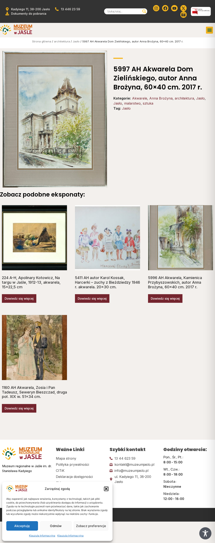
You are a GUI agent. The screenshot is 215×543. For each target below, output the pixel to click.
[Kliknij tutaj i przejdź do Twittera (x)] (183, 8)
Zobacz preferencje (91, 526)
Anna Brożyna (161, 98)
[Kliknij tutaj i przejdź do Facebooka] (165, 8)
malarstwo (132, 103)
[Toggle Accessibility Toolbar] (205, 533)
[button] (106, 489)
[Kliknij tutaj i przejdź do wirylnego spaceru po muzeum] (183, 14)
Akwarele (139, 98)
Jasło (76, 41)
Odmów (56, 526)
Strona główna (41, 41)
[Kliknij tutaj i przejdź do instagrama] (156, 8)
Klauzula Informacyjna (42, 535)
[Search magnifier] (144, 11)
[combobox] (123, 11)
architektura (62, 41)
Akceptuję (22, 526)
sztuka (148, 103)
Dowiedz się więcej (19, 298)
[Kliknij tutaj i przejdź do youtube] (174, 8)
